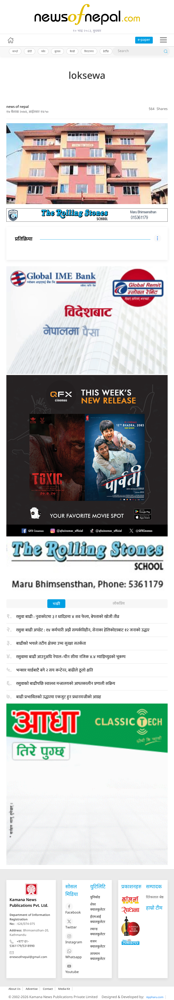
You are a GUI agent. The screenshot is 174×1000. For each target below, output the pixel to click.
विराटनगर (89, 51)
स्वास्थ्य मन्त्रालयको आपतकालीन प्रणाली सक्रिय (65, 683)
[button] (163, 40)
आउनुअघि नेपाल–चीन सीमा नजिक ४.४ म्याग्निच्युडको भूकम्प (70, 656)
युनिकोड (95, 897)
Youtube (72, 972)
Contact (48, 989)
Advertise (32, 989)
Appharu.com (154, 997)
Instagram (73, 942)
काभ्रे (15, 51)
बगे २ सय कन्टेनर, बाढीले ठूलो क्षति (54, 670)
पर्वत (43, 51)
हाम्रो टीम (154, 908)
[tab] (56, 604)
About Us (14, 989)
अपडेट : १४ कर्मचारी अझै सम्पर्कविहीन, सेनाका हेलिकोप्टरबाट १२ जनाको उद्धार (82, 630)
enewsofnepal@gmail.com (28, 957)
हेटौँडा (106, 51)
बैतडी (72, 51)
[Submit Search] (165, 51)
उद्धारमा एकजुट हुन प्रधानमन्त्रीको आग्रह (58, 697)
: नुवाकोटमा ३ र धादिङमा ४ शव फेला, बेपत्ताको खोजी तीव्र (67, 616)
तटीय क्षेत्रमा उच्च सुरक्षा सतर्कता (51, 643)
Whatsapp (73, 957)
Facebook (73, 913)
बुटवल (57, 51)
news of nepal (17, 107)
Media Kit (64, 989)
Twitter (71, 927)
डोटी (29, 51)
